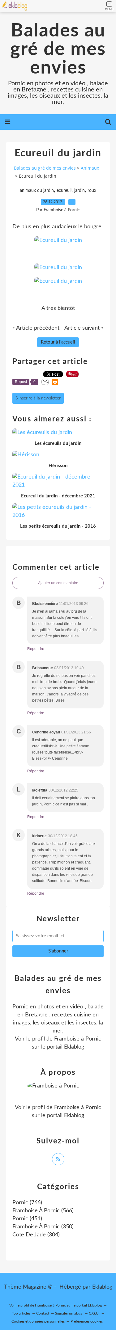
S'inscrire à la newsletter (38, 398)
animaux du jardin (37, 190)
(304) (36, 1235)
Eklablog (102, 1287)
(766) (27, 1202)
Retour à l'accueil (58, 342)
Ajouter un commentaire (58, 583)
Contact (42, 1313)
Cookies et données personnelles (38, 1321)
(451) (27, 1219)
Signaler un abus (69, 1313)
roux (92, 190)
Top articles (21, 1313)
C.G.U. (94, 1313)
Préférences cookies (87, 1321)
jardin (79, 190)
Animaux (90, 168)
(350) (43, 1227)
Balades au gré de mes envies (58, 49)
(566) (43, 1211)
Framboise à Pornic (77, 1039)
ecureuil (64, 190)
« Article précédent (35, 328)
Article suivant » (84, 328)
